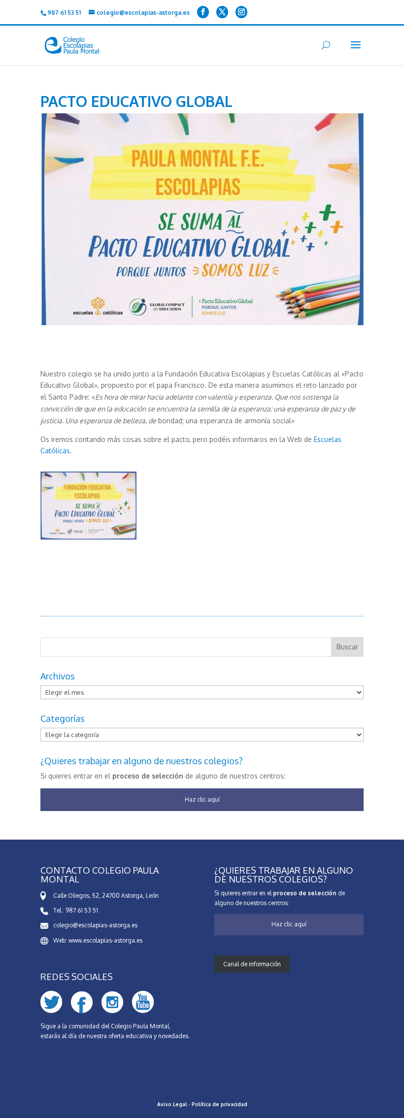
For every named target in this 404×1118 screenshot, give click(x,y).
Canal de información (252, 964)
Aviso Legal (172, 1104)
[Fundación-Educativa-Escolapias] (88, 539)
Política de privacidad (219, 1104)
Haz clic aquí (202, 799)
